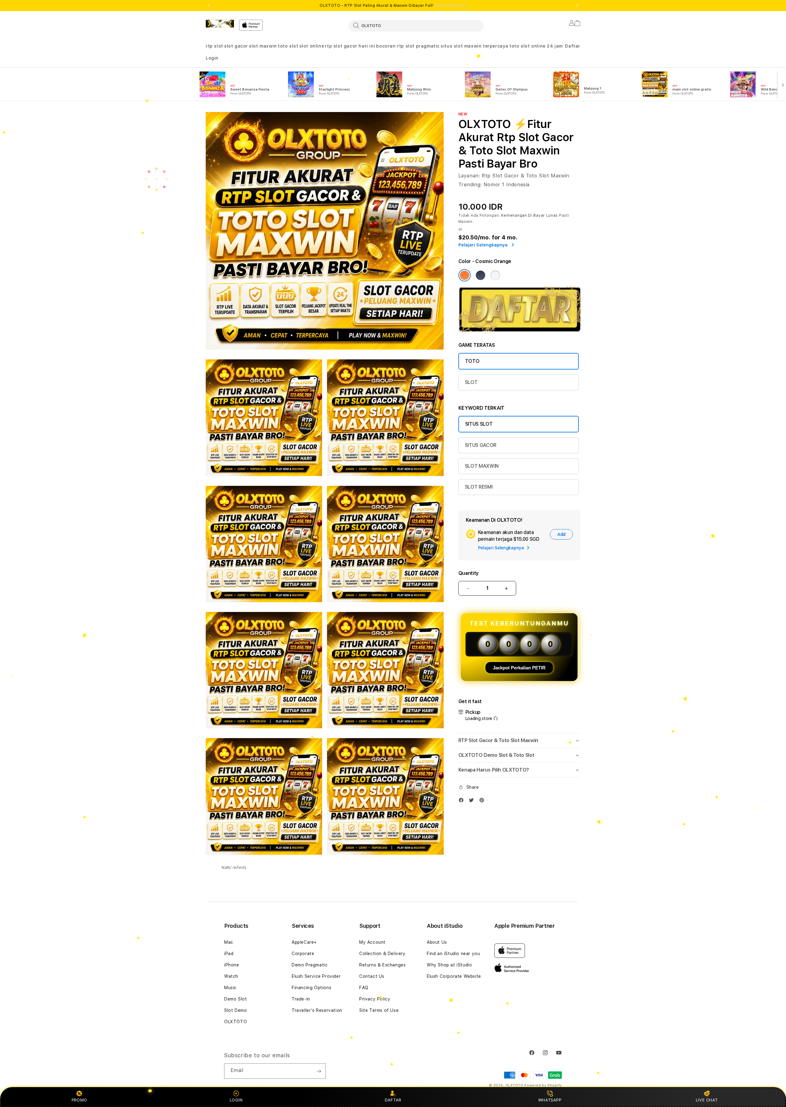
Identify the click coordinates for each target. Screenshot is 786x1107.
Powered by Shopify (543, 1085)
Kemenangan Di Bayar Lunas (529, 215)
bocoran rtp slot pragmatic (408, 46)
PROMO (79, 1099)
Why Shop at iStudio (449, 964)
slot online (311, 46)
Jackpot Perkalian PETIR (519, 667)
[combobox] (416, 25)
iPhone (231, 964)
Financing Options (311, 987)
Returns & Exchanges (382, 964)
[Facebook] (462, 801)
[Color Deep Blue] (480, 275)
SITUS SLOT (479, 424)
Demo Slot (235, 999)
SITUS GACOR (480, 445)
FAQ (363, 987)
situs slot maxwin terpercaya (474, 46)
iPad (228, 953)
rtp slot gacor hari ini (350, 46)
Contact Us (371, 976)
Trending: (470, 185)
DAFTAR (393, 1099)
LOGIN (236, 1099)
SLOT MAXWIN (482, 466)
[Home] (220, 24)
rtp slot (214, 46)
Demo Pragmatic (310, 964)
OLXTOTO (235, 1021)
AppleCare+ (304, 942)
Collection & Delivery (382, 953)
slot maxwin (263, 46)
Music (230, 987)
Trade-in (301, 999)
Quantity (468, 573)
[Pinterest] (483, 801)
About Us (437, 942)
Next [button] (577, 5)
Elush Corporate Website (454, 976)
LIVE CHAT (707, 1099)
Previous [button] (209, 5)
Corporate (303, 953)
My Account (372, 942)
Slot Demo (235, 1010)
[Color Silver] (495, 275)
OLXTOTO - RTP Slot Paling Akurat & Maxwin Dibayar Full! (393, 5)
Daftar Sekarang (450, 5)
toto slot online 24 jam (536, 46)
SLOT (471, 382)
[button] (214, 46)
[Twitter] (473, 801)
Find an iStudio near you (453, 953)
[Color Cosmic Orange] (464, 275)
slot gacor (236, 46)
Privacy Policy (374, 999)
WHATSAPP (549, 1099)
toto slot (288, 46)
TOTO (472, 361)
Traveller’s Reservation (317, 1010)
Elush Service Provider (316, 976)
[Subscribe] (318, 1071)
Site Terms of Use (379, 1010)
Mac (228, 942)
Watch (231, 976)
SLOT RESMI (479, 487)
